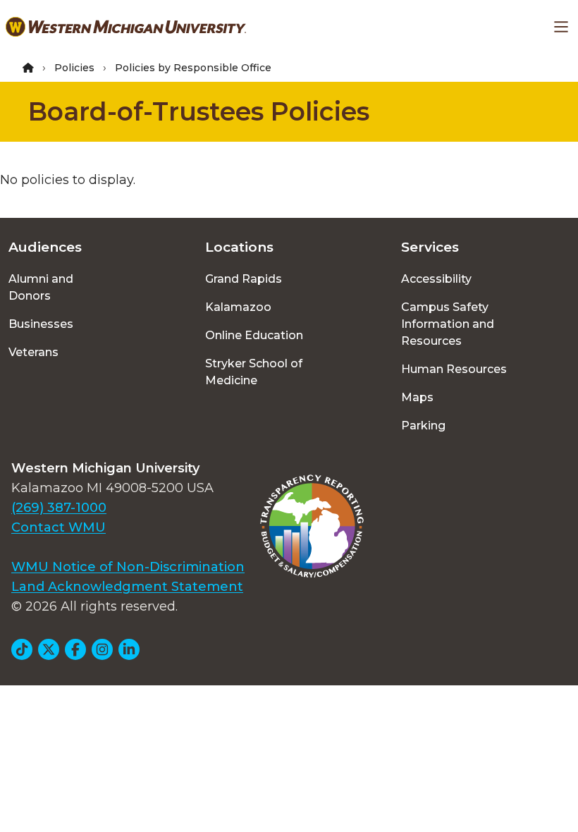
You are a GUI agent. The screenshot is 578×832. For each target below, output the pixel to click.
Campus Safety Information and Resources (447, 324)
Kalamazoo (238, 307)
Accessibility (436, 279)
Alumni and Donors (40, 287)
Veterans (33, 352)
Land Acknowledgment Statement (127, 586)
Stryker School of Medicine (253, 372)
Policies (74, 67)
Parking (423, 425)
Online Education (254, 335)
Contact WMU (58, 527)
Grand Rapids (243, 279)
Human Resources (454, 369)
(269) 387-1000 (58, 507)
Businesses (40, 324)
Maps (417, 397)
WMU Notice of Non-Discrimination (128, 567)
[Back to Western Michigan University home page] (126, 27)
